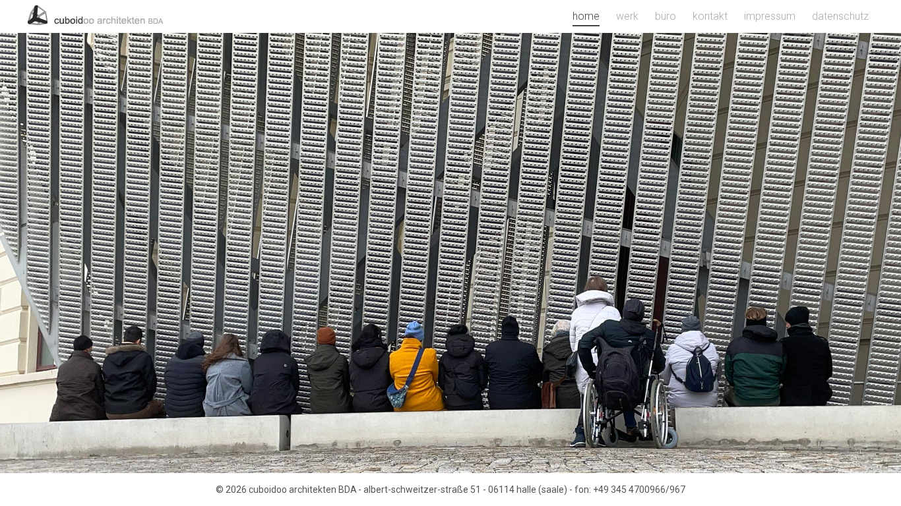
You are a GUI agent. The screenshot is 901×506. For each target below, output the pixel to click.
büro (665, 16)
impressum (769, 16)
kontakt (710, 16)
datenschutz (840, 16)
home (586, 16)
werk (627, 16)
